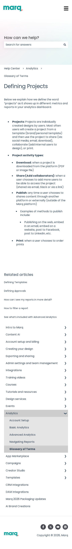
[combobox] (33, 45)
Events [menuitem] (10, 406)
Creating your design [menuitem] (19, 349)
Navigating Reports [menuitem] (21, 442)
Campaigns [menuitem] (13, 463)
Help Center (12, 68)
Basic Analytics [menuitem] (19, 427)
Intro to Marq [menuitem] (14, 327)
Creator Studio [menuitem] (15, 470)
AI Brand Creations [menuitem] (18, 506)
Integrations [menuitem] (14, 370)
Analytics (32, 68)
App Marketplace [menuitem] (17, 456)
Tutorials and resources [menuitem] (21, 392)
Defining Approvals (15, 291)
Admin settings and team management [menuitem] (32, 363)
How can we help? (21, 37)
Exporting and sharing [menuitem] (20, 356)
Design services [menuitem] (16, 399)
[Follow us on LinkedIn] (65, 527)
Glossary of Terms (16, 76)
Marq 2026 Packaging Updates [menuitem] (26, 499)
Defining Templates (15, 282)
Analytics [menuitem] (12, 413)
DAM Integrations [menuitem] (17, 492)
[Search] (65, 45)
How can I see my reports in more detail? (28, 299)
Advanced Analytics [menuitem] (22, 435)
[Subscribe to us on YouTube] (58, 527)
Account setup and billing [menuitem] (22, 342)
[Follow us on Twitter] (50, 527)
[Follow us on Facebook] (43, 527)
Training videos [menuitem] (15, 377)
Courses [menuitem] (11, 385)
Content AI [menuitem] (13, 334)
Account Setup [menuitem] (19, 420)
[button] (65, 327)
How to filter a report (16, 308)
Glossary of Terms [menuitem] (22, 449)
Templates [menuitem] (13, 477)
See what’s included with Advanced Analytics (30, 317)
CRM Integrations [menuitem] (17, 485)
